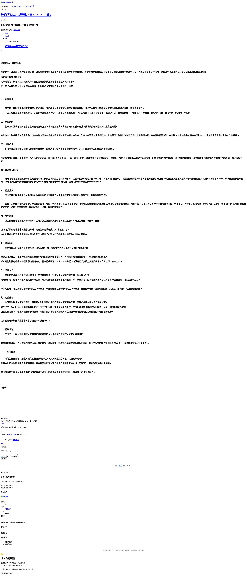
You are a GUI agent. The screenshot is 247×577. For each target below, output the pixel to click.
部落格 (7, 36)
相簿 (6, 34)
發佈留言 (4, 458)
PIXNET (109, 550)
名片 (6, 38)
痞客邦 (11, 434)
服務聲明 (141, 550)
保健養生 (16, 440)
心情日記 (17, 30)
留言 (15, 434)
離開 (11, 573)
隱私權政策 (134, 550)
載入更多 (4, 447)
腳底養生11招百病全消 (16, 46)
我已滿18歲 (5, 573)
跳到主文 (4, 20)
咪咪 (2, 423)
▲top (2, 443)
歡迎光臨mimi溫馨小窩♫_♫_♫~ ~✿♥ (26, 15)
